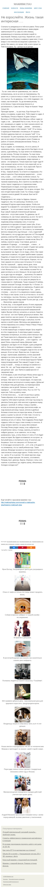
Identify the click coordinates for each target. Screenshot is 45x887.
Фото (28, 12)
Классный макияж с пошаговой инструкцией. (20, 860)
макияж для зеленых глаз (27, 544)
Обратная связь (7, 884)
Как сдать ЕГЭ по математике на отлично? (19, 850)
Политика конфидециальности (11, 881)
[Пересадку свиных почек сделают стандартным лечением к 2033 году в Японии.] (22, 766)
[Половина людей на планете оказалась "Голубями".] (22, 678)
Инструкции (19, 12)
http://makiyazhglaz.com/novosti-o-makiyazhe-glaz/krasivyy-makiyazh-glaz (18, 503)
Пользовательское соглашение (17, 879)
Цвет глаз (38, 8)
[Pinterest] (22, 547)
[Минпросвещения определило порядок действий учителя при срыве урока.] (22, 789)
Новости (14, 8)
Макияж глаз (22, 4)
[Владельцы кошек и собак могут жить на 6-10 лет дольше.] (22, 721)
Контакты (5, 879)
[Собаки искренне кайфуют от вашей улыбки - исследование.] (22, 612)
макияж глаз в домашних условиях (10, 544)
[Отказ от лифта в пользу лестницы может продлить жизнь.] (22, 589)
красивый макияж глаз (25, 541)
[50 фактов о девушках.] (22, 635)
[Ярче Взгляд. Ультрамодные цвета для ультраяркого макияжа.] (22, 567)
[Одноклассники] (31, 547)
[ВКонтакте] (14, 547)
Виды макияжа (26, 8)
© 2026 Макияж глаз (8, 876)
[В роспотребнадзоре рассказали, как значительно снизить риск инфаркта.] (22, 655)
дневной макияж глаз (37, 541)
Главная (5, 8)
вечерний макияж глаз (13, 541)
